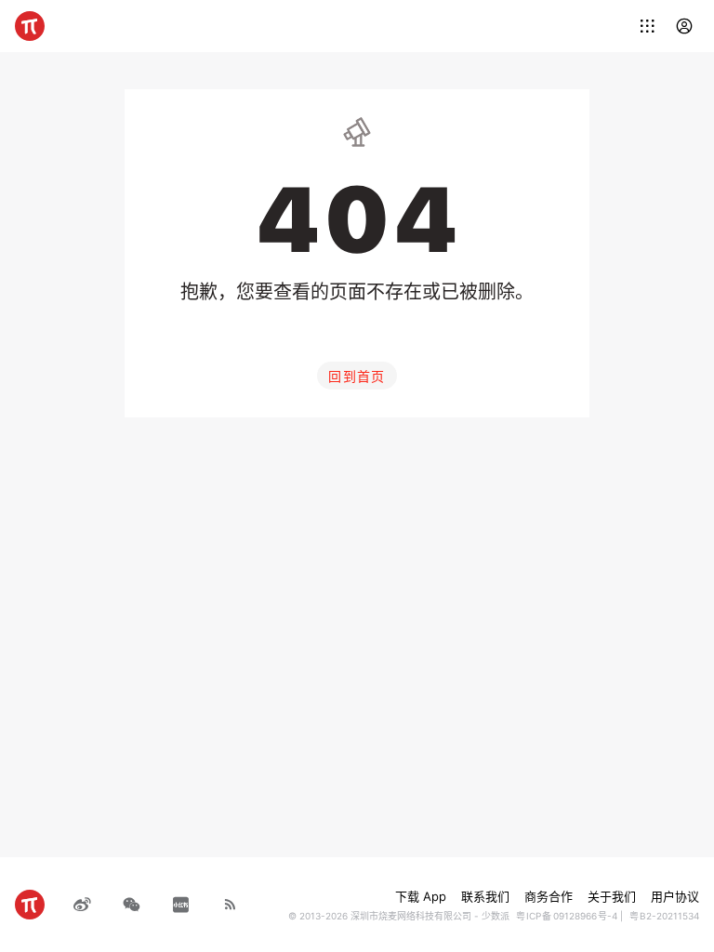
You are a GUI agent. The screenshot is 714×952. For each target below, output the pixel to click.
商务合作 (548, 896)
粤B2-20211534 (664, 915)
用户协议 (675, 896)
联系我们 (485, 896)
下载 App (420, 896)
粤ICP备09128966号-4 (566, 915)
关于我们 (612, 896)
